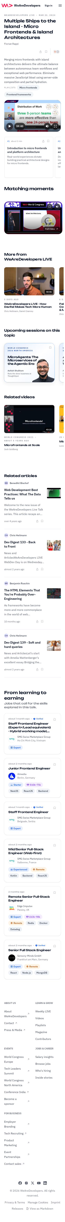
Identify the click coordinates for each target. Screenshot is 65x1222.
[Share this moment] (43, 141)
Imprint (55, 1202)
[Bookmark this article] (42, 521)
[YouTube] (39, 1183)
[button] (9, 126)
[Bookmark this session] (50, 347)
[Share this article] (37, 521)
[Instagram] (26, 1183)
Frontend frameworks (19, 94)
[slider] (33, 120)
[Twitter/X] (32, 1183)
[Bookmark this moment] (48, 141)
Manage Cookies (38, 1202)
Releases (17, 1208)
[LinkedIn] (45, 1183)
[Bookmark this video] (46, 51)
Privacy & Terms (15, 1202)
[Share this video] (40, 52)
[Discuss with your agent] (56, 51)
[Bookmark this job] (55, 719)
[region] (32, 116)
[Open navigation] (60, 5)
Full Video (50, 229)
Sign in (48, 5)
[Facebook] (20, 1183)
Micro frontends (28, 87)
